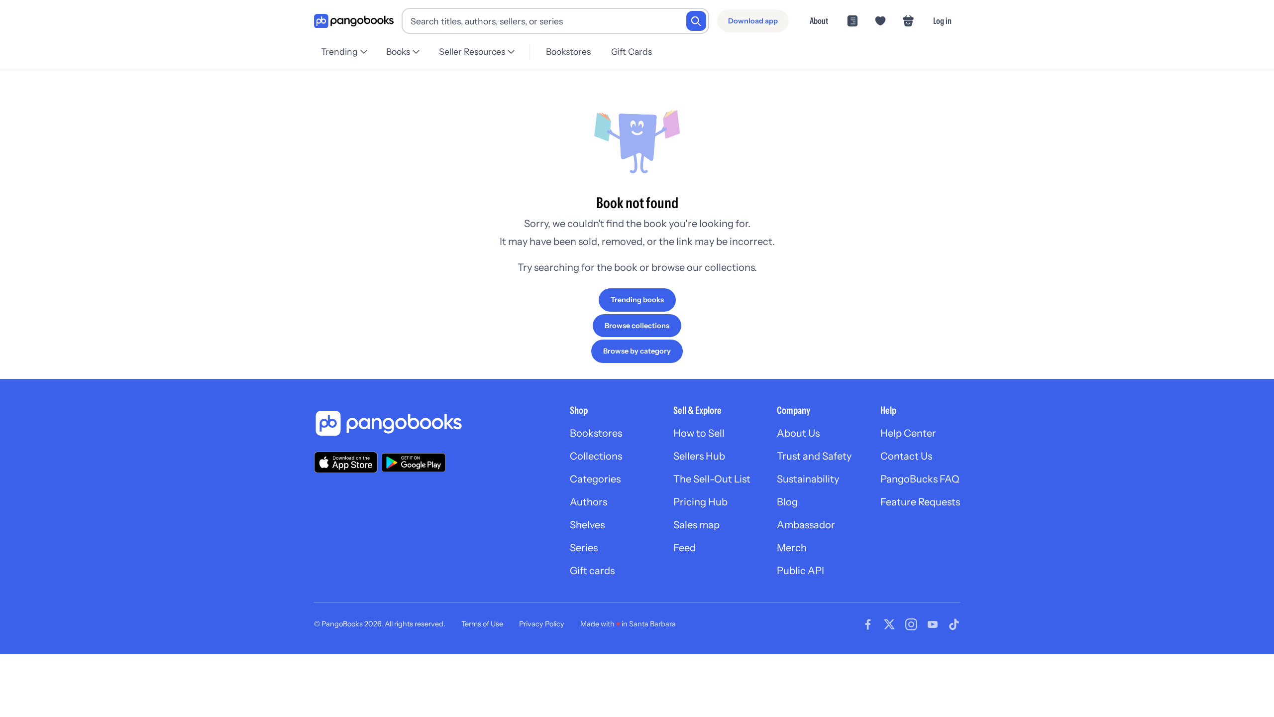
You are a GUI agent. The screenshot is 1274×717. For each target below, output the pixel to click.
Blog (787, 502)
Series (584, 548)
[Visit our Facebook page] (868, 624)
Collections (596, 456)
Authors (588, 502)
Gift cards (592, 571)
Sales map (696, 525)
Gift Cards (631, 51)
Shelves (587, 525)
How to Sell (699, 433)
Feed (684, 548)
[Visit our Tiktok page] (954, 624)
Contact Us (906, 456)
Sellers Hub (699, 456)
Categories (595, 479)
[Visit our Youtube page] (933, 624)
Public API (800, 571)
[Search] (696, 21)
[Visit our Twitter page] (889, 624)
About (819, 20)
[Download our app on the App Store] (346, 462)
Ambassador (806, 525)
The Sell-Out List (711, 479)
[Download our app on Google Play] (413, 462)
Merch (792, 548)
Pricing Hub (700, 502)
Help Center (908, 433)
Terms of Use (482, 623)
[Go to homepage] (354, 21)
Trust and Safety (814, 456)
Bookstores (568, 51)
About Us (798, 433)
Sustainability (808, 479)
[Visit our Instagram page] (911, 624)
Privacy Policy (541, 623)
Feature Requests (920, 502)
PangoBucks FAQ (919, 479)
